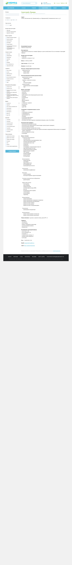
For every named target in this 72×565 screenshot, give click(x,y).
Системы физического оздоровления (11, 48)
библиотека (9, 75)
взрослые (8, 30)
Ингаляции (9, 42)
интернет (8, 80)
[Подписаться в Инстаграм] (66, 3)
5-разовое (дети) (10, 129)
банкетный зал (9, 73)
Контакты (27, 256)
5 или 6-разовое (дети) (11, 126)
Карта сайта (41, 256)
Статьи (23, 8)
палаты (8, 144)
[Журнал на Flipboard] (61, 3)
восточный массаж (10, 64)
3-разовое (8, 119)
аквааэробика (9, 55)
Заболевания (10, 8)
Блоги (9, 256)
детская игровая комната (11, 77)
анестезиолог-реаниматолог (12, 106)
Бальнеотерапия (10, 39)
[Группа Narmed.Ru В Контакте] (54, 3)
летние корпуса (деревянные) (12, 146)
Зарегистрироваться (47, 3)
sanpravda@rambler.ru (29, 243)
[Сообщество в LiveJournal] (60, 3)
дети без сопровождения (11, 31)
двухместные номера (10, 137)
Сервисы (64, 8)
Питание (15, 256)
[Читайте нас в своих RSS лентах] (63, 3)
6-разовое (8, 131)
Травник (34, 8)
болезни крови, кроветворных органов (12, 98)
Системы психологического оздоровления (12, 46)
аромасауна (9, 57)
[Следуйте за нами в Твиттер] (57, 3)
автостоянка (9, 70)
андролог (8, 104)
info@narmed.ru (56, 251)
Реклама (34, 256)
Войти (44, 2)
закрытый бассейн (10, 65)
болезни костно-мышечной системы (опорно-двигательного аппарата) (13, 95)
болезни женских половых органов (11, 90)
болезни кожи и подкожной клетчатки (12, 93)
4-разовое (8, 121)
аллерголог (9, 103)
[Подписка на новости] (64, 3)
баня (7, 60)
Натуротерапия (9, 44)
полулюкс (8, 141)
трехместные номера (10, 139)
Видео (55, 8)
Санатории (45, 8)
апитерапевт (9, 108)
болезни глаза (9, 88)
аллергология (9, 86)
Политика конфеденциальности (55, 256)
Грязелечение (9, 40)
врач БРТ (8, 113)
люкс (7, 142)
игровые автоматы (10, 78)
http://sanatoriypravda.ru (29, 245)
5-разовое (8, 128)
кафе (7, 82)
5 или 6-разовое (9, 124)
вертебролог (9, 111)
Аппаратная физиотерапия (11, 37)
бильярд (8, 62)
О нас (21, 256)
